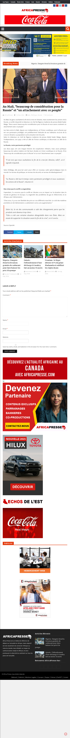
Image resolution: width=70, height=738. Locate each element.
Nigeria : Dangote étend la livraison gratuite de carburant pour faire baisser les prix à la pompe (11, 265)
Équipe (47, 677)
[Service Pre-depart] (35, 57)
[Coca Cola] (35, 19)
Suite (36, 232)
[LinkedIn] (60, 5)
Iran (32, 2)
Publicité (21, 677)
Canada (13, 2)
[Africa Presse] (35, 10)
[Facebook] (54, 5)
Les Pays (5, 2)
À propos (40, 677)
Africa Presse (7, 674)
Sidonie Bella (50, 271)
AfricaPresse (8, 115)
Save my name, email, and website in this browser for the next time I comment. (30, 347)
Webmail (14, 677)
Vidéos (50, 2)
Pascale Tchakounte (10, 274)
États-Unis (20, 2)
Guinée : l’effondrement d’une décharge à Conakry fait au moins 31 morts (55, 654)
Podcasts (57, 2)
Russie (38, 2)
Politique (34, 115)
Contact (65, 677)
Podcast (53, 677)
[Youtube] (63, 5)
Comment (7, 295)
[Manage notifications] (65, 734)
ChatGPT (59, 677)
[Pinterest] (57, 5)
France (27, 2)
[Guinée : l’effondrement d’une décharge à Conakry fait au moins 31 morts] (33, 251)
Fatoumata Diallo (30, 271)
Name (5, 320)
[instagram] (66, 5)
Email (5, 329)
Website (5, 337)
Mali (28, 115)
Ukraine (44, 2)
